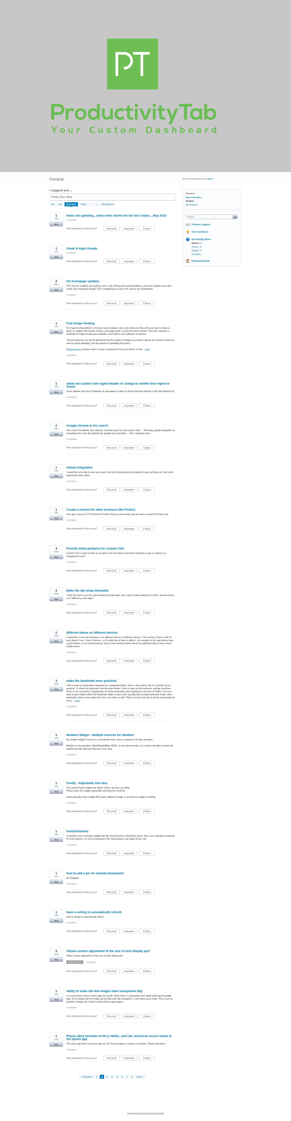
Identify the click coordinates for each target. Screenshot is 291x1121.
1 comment (70, 253)
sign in (210, 179)
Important (130, 229)
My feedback (108, 204)
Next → (140, 1076)
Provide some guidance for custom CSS (95, 548)
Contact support (200, 224)
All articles (196, 254)
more (147, 349)
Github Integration (79, 467)
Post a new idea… (194, 197)
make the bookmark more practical (91, 680)
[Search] (235, 217)
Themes (195, 247)
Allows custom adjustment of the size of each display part (108, 951)
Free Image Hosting (80, 323)
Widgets (195, 250)
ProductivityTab (200, 261)
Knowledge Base (201, 239)
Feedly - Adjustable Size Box (86, 783)
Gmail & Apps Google (81, 248)
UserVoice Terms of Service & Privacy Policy (145, 1113)
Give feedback (199, 231)
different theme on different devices (92, 632)
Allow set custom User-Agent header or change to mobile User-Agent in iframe (118, 385)
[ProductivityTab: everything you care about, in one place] (134, 86)
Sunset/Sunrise (77, 831)
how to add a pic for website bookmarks (95, 873)
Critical (149, 229)
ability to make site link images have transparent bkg (104, 991)
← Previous (86, 1076)
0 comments (71, 220)
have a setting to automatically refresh (94, 912)
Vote (56, 224)
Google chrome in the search (87, 425)
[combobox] (210, 217)
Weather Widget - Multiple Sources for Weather (100, 735)
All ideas (190, 201)
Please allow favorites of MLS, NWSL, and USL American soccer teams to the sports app (119, 1037)
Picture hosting (73, 349)
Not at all (113, 229)
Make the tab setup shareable (87, 590)
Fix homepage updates (82, 281)
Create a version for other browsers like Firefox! (100, 509)
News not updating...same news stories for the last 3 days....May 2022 (116, 215)
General (195, 243)
